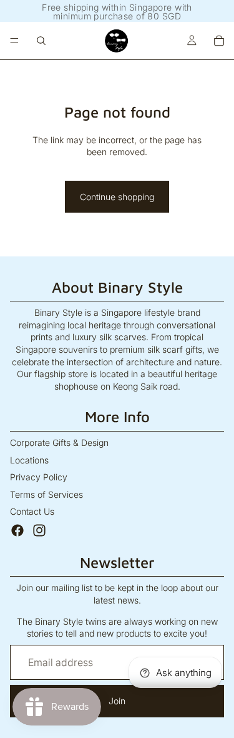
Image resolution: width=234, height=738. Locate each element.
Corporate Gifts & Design (59, 442)
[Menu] (14, 40)
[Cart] (219, 40)
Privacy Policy (38, 477)
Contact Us (32, 511)
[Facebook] (17, 530)
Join (117, 700)
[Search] (41, 40)
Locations (29, 460)
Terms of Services (46, 494)
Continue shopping (117, 196)
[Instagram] (39, 530)
